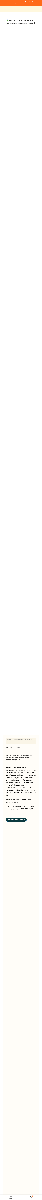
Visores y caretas (13, 742)
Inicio (9, 739)
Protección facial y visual (22, 739)
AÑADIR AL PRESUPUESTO (16, 819)
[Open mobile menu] (40, 9)
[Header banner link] (21, 3)
